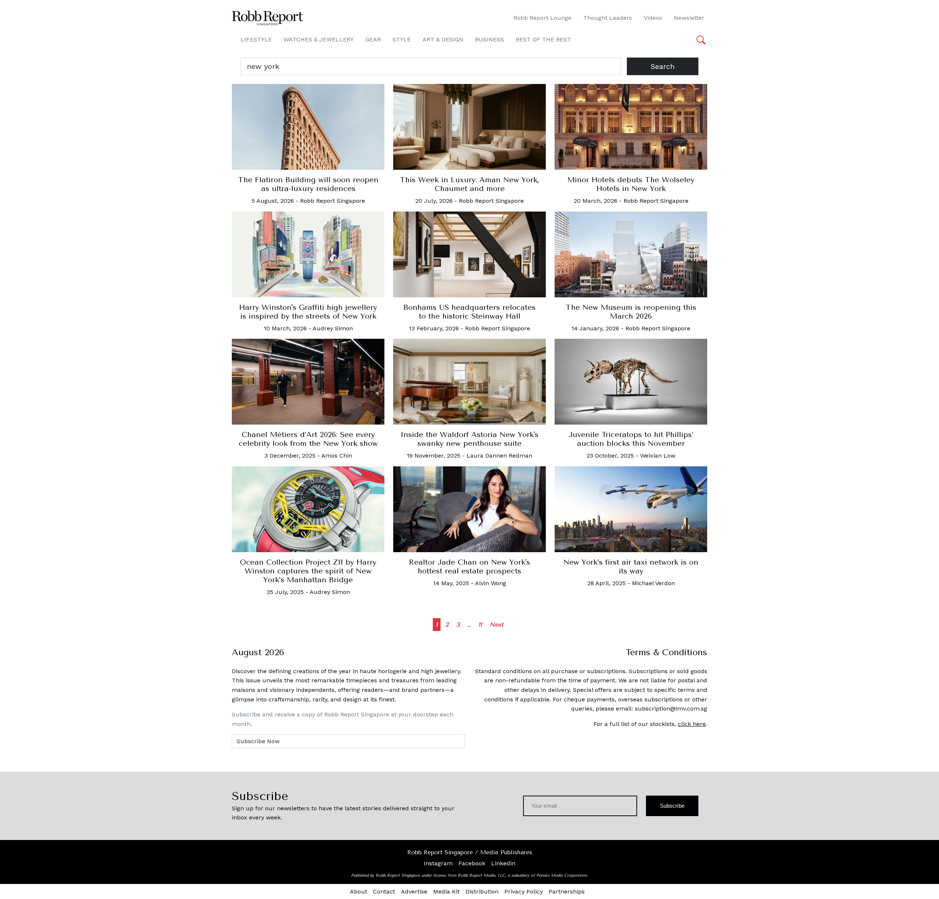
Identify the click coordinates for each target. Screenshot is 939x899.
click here (692, 723)
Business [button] (489, 39)
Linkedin (503, 863)
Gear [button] (373, 39)
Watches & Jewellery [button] (319, 39)
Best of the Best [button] (543, 39)
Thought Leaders (607, 17)
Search (663, 66)
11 (480, 624)
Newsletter (689, 17)
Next (496, 624)
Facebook (471, 863)
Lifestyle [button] (256, 39)
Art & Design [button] (443, 39)
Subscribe (672, 806)
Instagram (438, 863)
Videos (653, 17)
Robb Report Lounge (542, 17)
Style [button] (401, 39)
